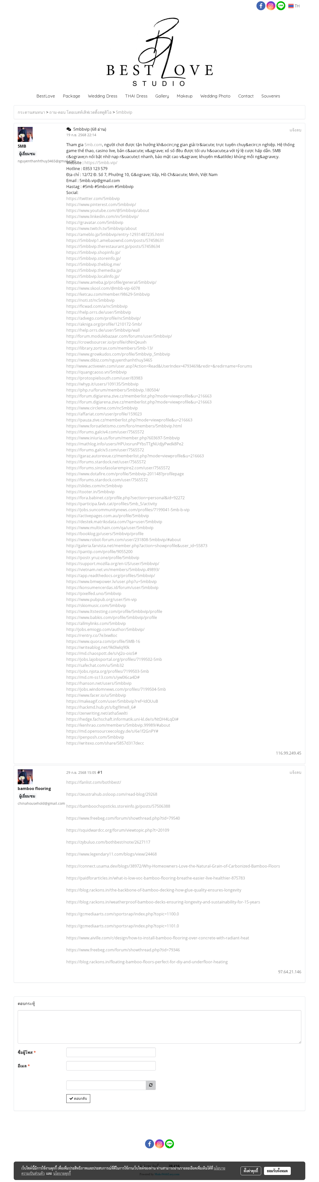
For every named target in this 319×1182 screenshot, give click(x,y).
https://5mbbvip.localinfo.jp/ (93, 276)
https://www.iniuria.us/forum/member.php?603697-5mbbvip (123, 438)
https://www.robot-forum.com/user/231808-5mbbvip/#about (123, 539)
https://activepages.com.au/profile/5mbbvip (107, 515)
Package (71, 95)
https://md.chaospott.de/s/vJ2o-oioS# (101, 653)
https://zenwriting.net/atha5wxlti (97, 713)
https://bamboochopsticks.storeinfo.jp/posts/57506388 (118, 806)
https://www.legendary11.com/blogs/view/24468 (111, 854)
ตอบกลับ (80, 1098)
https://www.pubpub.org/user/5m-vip (101, 599)
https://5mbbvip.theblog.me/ (93, 264)
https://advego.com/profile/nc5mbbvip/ (103, 318)
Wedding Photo (215, 95)
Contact (246, 95)
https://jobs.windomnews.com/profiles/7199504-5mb (116, 689)
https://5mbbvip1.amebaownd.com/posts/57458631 (115, 240)
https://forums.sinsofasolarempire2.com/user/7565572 (118, 468)
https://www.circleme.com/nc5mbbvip (102, 408)
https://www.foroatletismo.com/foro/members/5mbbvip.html (124, 426)
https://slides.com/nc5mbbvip (94, 486)
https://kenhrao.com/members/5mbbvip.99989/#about (118, 725)
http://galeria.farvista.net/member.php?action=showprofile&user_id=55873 (136, 545)
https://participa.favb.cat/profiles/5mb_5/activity (111, 503)
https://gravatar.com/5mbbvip (94, 222)
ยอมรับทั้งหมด (277, 1171)
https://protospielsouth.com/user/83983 (104, 378)
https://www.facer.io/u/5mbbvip (96, 695)
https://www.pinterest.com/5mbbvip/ (101, 204)
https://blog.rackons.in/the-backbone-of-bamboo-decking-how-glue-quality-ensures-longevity (153, 890)
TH (297, 5)
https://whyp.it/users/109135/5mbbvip (102, 384)
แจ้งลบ (295, 130)
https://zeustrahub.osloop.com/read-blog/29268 (111, 794)
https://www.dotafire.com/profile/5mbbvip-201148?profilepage (125, 474)
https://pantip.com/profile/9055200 (99, 551)
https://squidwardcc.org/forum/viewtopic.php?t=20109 (117, 830)
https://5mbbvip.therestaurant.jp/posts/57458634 (113, 246)
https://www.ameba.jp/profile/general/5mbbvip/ (111, 282)
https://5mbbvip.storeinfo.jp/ (93, 258)
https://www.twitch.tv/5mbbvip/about (101, 228)
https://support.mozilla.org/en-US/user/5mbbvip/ (112, 563)
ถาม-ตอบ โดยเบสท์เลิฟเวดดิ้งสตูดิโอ (80, 112)
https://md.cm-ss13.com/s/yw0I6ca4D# (103, 677)
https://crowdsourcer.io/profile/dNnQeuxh (106, 342)
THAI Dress (136, 95)
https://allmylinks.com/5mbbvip (96, 623)
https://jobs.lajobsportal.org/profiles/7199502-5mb (114, 659)
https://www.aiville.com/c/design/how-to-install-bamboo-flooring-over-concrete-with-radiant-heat (157, 938)
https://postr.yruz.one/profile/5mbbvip (102, 557)
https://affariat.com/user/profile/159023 (104, 414)
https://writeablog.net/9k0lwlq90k (97, 647)
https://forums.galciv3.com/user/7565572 (105, 450)
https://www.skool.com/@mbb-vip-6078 (103, 288)
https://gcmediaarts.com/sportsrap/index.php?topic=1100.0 (122, 914)
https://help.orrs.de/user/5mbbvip (98, 312)
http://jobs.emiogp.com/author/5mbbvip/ (105, 629)
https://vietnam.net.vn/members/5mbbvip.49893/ (113, 569)
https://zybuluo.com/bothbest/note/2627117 (108, 842)
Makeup (185, 95)
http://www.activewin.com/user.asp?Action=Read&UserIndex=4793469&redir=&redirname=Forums (159, 366)
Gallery (162, 95)
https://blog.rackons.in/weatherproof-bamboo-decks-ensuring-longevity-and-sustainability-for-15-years (163, 902)
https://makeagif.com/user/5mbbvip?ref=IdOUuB (112, 701)
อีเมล (24, 1066)
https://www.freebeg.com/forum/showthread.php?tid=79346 (123, 950)
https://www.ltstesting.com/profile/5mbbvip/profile (114, 611)
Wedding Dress (102, 95)
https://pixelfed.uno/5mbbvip (93, 593)
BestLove (45, 95)
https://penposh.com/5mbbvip (95, 737)
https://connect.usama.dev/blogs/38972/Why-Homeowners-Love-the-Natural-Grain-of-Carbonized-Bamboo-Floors (173, 866)
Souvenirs (270, 95)
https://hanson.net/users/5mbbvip (99, 683)
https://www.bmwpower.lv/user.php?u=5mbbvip (111, 581)
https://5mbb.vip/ (100, 162)
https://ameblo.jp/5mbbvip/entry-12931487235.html (115, 234)
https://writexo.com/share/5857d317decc (105, 743)
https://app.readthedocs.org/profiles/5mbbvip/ (110, 575)
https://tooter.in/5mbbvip (90, 491)
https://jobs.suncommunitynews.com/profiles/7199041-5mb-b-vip (128, 509)
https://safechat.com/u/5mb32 (95, 665)
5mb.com (93, 144)
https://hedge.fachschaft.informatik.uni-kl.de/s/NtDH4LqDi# (122, 719)
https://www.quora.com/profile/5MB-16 (103, 641)
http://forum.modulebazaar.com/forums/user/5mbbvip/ (119, 336)
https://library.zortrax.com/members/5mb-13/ (109, 348)
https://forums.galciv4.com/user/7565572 (105, 432)
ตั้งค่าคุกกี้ (251, 1171)
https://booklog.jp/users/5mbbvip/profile (105, 533)
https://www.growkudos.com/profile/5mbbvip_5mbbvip (118, 354)
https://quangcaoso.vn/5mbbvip (96, 372)
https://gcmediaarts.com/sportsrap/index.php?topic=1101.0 (122, 926)
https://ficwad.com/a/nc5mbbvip (97, 306)
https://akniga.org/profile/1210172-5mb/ (104, 324)
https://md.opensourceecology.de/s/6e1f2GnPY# (112, 731)
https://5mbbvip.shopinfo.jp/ (93, 252)
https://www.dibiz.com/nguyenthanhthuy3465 (109, 360)
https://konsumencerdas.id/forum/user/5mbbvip (112, 587)
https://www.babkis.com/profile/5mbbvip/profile (111, 617)
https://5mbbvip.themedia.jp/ (94, 270)
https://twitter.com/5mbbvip (93, 198)
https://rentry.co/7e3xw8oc (91, 635)
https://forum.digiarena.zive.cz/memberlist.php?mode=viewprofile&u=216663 (139, 396)
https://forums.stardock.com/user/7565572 (107, 480)
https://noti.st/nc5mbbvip (90, 300)
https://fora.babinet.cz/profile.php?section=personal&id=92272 (125, 497)
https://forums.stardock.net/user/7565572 (106, 462)
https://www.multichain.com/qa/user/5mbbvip (110, 527)
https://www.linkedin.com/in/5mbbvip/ (102, 216)
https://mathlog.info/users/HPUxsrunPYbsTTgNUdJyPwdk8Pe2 (124, 444)
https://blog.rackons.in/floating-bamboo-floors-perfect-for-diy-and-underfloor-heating (147, 962)
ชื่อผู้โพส (27, 1052)
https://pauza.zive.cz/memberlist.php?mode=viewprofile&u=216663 (129, 420)
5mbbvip (124, 112)
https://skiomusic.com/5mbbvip (96, 605)
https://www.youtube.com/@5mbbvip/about (107, 210)
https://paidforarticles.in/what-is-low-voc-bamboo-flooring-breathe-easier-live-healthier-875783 (155, 878)
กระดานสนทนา (31, 112)
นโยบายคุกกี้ (62, 1173)
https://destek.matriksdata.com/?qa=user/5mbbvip (114, 521)
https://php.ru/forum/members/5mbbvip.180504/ (113, 390)
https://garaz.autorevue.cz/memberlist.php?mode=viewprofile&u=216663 (135, 456)
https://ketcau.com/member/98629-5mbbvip (108, 294)
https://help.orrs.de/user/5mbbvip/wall (103, 330)
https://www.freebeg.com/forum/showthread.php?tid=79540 (123, 818)
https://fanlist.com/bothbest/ (93, 782)
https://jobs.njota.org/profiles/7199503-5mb (107, 671)
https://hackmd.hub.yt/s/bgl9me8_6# (101, 707)
